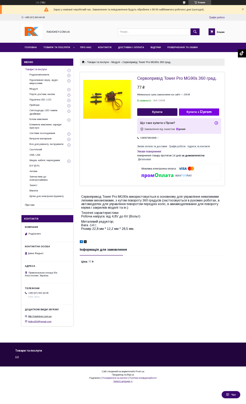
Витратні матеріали (41, 138)
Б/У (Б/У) (34, 165)
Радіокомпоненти (39, 74)
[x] (85, 242)
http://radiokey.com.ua (40, 316)
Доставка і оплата (131, 47)
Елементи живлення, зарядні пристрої (45, 126)
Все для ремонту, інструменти (46, 144)
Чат (233, 394)
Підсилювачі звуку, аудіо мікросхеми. (44, 82)
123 (17, 357)
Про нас (85, 47)
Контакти (104, 47)
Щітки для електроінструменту (47, 196)
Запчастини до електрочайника (39, 178)
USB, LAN (35, 155)
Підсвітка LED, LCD (40, 99)
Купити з (193, 111)
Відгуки (156, 47)
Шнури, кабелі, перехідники (45, 160)
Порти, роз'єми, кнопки (42, 94)
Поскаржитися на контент (115, 378)
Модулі (115, 62)
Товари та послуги (56, 47)
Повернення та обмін (182, 47)
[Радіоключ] (31, 38)
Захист (33, 185)
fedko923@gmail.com (40, 321)
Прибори (34, 105)
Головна (31, 47)
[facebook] (81, 242)
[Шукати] (195, 31)
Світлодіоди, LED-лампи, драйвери (44, 112)
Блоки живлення (39, 119)
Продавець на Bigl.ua (123, 374)
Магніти (34, 190)
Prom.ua (140, 371)
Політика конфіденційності (143, 378)
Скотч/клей (36, 149)
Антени (33, 171)
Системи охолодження (42, 133)
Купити (157, 111)
